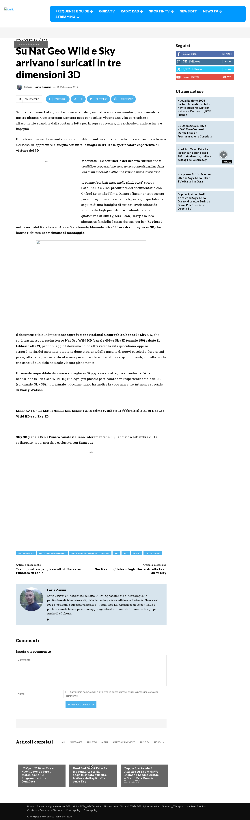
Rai (116, 553)
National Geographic (52, 553)
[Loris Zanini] (20, 87)
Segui (228, 61)
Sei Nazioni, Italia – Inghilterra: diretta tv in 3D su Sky (131, 571)
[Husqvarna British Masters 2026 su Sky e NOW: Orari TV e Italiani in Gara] (223, 178)
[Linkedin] (48, 619)
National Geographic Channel (90, 553)
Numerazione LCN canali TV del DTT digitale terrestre (131, 806)
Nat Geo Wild (26, 553)
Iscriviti (227, 77)
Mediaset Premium (196, 806)
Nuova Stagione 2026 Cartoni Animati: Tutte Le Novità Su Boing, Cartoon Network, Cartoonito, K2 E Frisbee (194, 107)
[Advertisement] (46, 189)
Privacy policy (73, 810)
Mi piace (227, 54)
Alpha (104, 742)
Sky (126, 553)
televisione (152, 553)
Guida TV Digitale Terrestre (87, 806)
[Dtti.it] (27, 14)
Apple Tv (144, 742)
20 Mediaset (76, 742)
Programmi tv (35, 44)
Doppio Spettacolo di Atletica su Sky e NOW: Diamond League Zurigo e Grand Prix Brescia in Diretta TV (141, 774)
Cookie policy (90, 810)
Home (22, 44)
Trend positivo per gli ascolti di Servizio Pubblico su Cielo (48, 571)
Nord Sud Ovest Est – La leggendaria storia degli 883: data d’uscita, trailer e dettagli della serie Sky (90, 774)
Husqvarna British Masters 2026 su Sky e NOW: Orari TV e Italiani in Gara (195, 178)
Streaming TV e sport (173, 806)
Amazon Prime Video (124, 742)
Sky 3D (136, 553)
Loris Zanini (42, 87)
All (63, 742)
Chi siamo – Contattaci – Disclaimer (45, 810)
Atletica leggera (135, 761)
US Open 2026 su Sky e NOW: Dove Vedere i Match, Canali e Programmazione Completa (37, 774)
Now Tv (26, 761)
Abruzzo (92, 742)
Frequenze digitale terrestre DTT (53, 806)
